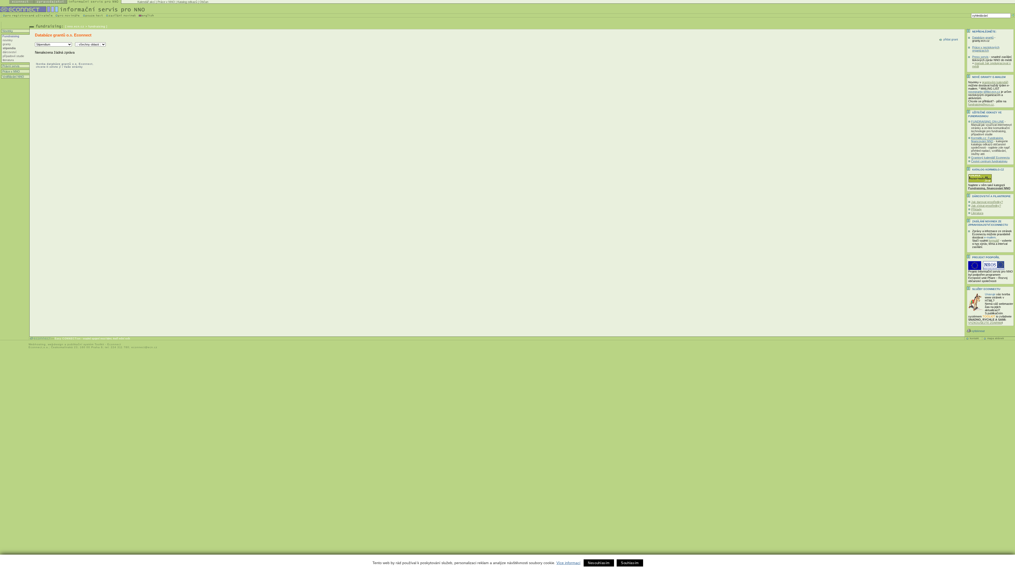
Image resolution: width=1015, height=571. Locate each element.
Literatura (977, 213)
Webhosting (37, 344)
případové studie (13, 56)
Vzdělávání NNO (13, 76)
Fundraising (10, 36)
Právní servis (11, 66)
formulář (994, 240)
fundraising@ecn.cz (981, 104)
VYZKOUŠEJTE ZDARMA (985, 322)
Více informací (568, 563)
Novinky (7, 31)
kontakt (974, 338)
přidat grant (950, 39)
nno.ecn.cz (75, 26)
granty (7, 44)
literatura (8, 60)
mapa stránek (995, 338)
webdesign (55, 344)
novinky (8, 40)
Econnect (114, 344)
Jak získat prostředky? (986, 205)
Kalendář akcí (146, 1)
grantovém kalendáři (995, 82)
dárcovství (9, 52)
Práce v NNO (166, 1)
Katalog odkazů (187, 1)
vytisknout (978, 331)
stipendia (9, 48)
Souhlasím (630, 563)
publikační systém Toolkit (85, 344)
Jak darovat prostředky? (987, 202)
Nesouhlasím (599, 563)
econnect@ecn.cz (144, 347)
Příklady (976, 209)
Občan (204, 1)
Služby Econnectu (986, 289)
